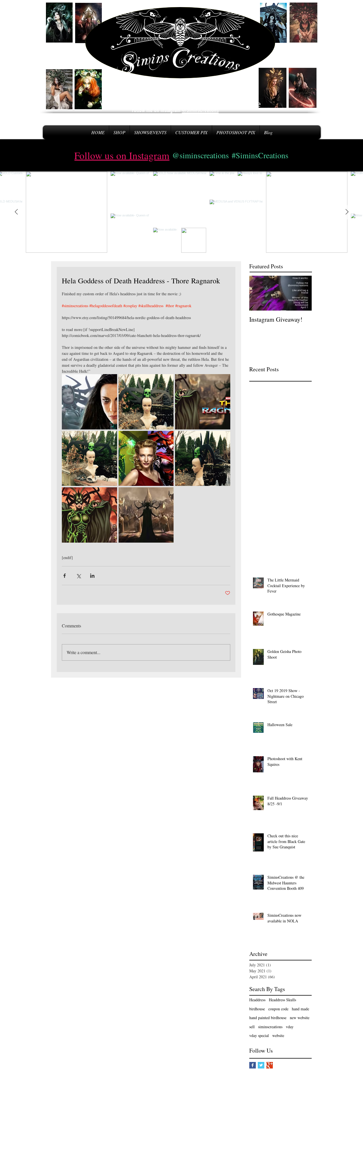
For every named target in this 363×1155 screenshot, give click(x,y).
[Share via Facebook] (64, 575)
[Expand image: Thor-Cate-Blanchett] (146, 458)
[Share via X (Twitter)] (78, 575)
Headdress (257, 999)
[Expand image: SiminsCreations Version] (146, 401)
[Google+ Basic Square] (269, 1065)
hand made (300, 1008)
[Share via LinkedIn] (92, 575)
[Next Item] (347, 212)
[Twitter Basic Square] (261, 1065)
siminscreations (270, 1026)
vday (290, 1026)
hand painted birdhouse (267, 1017)
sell (252, 1026)
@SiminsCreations (200, 109)
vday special (259, 1035)
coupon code (278, 1008)
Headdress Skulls (282, 999)
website (278, 1035)
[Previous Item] (16, 212)
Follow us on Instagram (121, 155)
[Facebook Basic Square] (252, 1065)
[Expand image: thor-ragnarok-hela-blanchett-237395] (89, 401)
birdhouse (257, 1008)
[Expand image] (202, 401)
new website (299, 1017)
